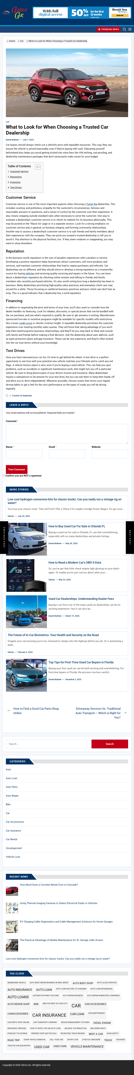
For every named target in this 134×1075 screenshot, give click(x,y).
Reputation (16, 177)
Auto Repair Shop (19, 1004)
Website (96, 446)
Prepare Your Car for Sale (44, 1033)
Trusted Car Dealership (22, 396)
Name (10, 446)
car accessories (95, 1004)
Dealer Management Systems (75, 1022)
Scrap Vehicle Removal (35, 1040)
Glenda (11, 516)
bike (36, 1004)
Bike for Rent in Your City (55, 1003)
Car (8, 813)
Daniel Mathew (12, 140)
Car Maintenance (96, 1013)
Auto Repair (12, 795)
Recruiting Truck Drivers (73, 1033)
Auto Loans (18, 997)
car (76, 1006)
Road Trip (14, 1040)
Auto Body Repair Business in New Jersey (49, 983)
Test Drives (16, 187)
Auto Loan (11, 778)
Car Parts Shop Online (18, 1022)
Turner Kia (91, 204)
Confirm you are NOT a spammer (23, 475)
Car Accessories (15, 821)
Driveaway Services (17, 1028)
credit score (25, 323)
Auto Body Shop (83, 983)
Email (53, 446)
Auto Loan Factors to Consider (71, 989)
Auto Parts (11, 786)
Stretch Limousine (91, 1040)
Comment (12, 421)
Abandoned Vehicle (17, 983)
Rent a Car (96, 1034)
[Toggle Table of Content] (36, 167)
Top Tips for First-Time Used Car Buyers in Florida (81, 662)
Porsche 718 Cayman (17, 1033)
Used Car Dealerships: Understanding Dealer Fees (81, 598)
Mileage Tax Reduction (75, 1028)
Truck (108, 1040)
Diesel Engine (102, 1022)
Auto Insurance (20, 989)
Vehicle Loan (13, 856)
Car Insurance (13, 830)
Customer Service (19, 171)
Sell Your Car (56, 1040)
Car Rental (11, 839)
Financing (15, 182)
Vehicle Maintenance (87, 1046)
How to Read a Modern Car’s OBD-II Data (75, 562)
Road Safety (113, 1033)
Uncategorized (14, 848)
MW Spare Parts (98, 1028)
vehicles (29, 273)
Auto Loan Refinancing (102, 989)
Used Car (41, 1047)
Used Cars (60, 1046)
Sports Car (72, 1040)
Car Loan (77, 1014)
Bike (8, 804)
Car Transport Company (45, 1022)
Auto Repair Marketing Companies (103, 995)
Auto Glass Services (107, 983)
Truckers (120, 1040)
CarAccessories (18, 1013)
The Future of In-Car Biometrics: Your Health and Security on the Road (53, 635)
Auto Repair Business (73, 995)
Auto (8, 769)
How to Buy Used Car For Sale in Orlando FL (77, 526)
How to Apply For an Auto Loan (45, 1028)
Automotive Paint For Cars (46, 995)
